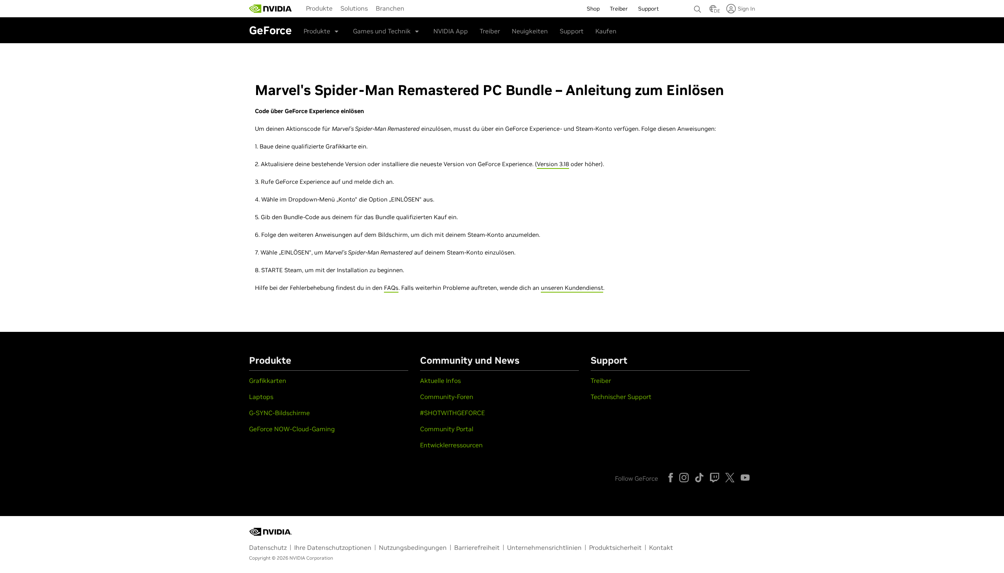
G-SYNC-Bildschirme (279, 413)
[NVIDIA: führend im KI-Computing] (270, 8)
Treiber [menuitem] (619, 8)
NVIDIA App (450, 31)
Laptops (261, 397)
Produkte (319, 8)
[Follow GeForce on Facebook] (670, 477)
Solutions (354, 8)
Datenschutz (268, 547)
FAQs (391, 287)
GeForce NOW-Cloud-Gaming (292, 429)
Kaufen (606, 31)
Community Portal (446, 429)
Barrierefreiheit (477, 547)
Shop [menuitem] (593, 8)
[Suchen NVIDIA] (697, 7)
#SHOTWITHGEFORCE (452, 413)
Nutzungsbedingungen (413, 547)
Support (572, 31)
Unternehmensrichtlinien (544, 547)
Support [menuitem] (648, 8)
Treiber (490, 31)
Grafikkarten (267, 380)
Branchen (390, 8)
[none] (697, 5)
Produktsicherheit (615, 547)
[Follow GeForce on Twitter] (730, 477)
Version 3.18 (553, 164)
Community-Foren (446, 397)
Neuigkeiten (530, 31)
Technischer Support (621, 397)
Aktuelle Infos (440, 380)
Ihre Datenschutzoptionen (332, 547)
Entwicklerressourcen (451, 445)
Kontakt (661, 547)
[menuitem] (319, 8)
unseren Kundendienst (572, 287)
